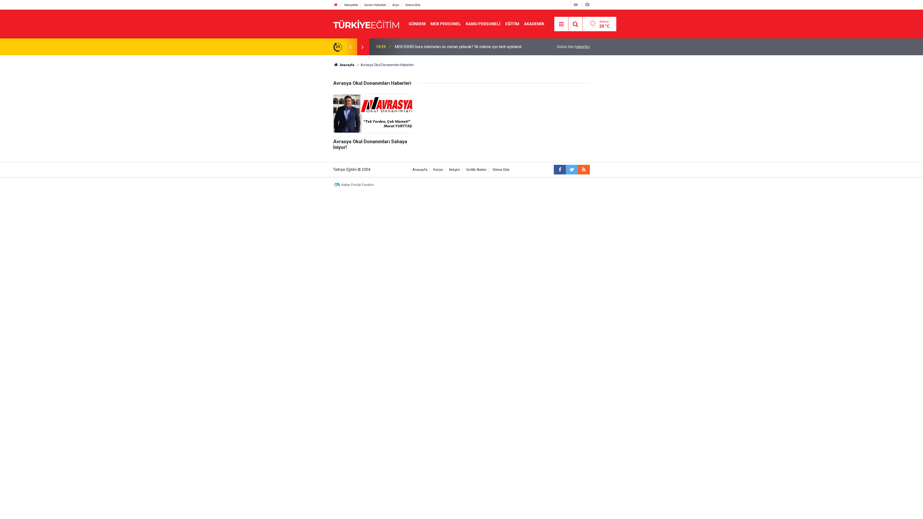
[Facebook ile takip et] (560, 169)
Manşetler (351, 5)
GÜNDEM (417, 23)
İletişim (454, 170)
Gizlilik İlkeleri (476, 170)
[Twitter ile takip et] (572, 169)
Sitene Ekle (412, 5)
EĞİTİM (512, 23)
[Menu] (561, 24)
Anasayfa (419, 170)
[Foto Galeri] (587, 4)
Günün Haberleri (375, 5)
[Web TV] (575, 4)
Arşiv (395, 5)
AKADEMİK (534, 23)
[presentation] (350, 47)
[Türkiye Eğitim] (366, 23)
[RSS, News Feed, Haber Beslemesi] (584, 169)
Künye (438, 170)
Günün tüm (573, 46)
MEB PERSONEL (445, 23)
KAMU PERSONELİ (483, 23)
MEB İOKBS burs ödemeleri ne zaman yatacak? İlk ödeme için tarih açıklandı (458, 46)
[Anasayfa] (335, 5)
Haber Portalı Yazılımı (357, 185)
